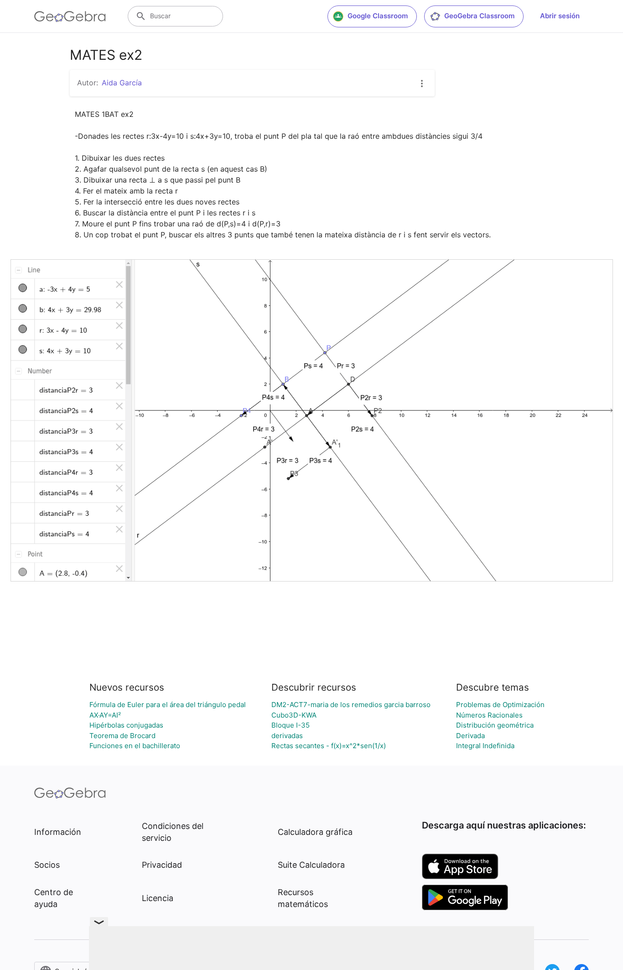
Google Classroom (378, 15)
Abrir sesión (560, 15)
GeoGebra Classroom (479, 15)
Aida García (122, 82)
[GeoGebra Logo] (70, 16)
